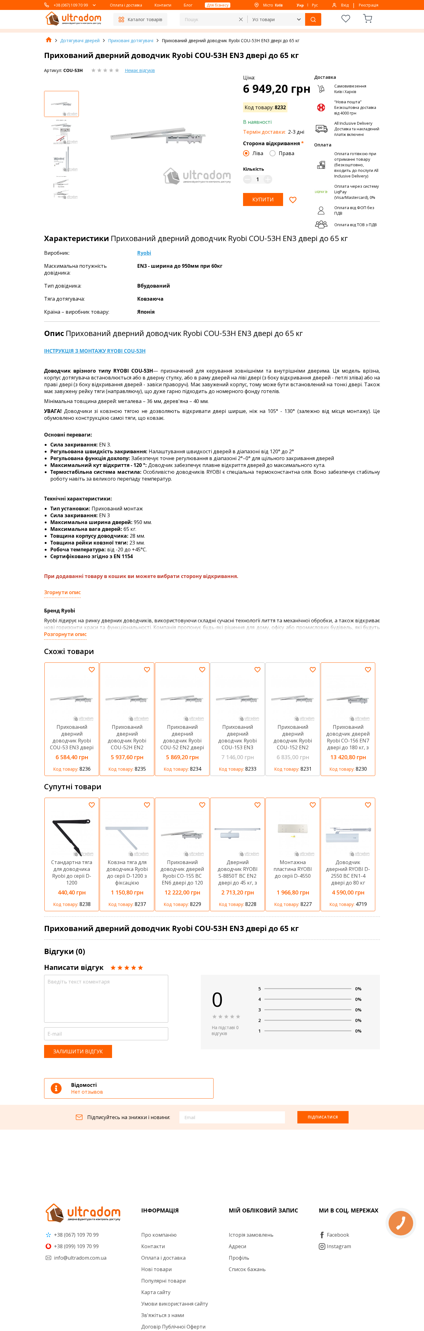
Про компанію (159, 1234)
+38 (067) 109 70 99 (71, 5)
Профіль (239, 1257)
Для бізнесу (217, 5)
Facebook (338, 1234)
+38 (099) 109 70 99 (76, 1246)
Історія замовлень (251, 1234)
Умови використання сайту (174, 1303)
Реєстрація (368, 5)
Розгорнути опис (65, 634)
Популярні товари (163, 1280)
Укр (300, 5)
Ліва (257, 153)
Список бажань (247, 1269)
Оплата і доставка (126, 5)
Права (286, 153)
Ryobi (144, 252)
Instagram (339, 1246)
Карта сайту (155, 1292)
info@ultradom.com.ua (79, 1257)
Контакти (163, 5)
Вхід (345, 5)
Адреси (237, 1246)
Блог (188, 5)
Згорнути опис (62, 592)
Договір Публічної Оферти (173, 1326)
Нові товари (156, 1269)
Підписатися (323, 1117)
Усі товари (263, 19)
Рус (315, 5)
